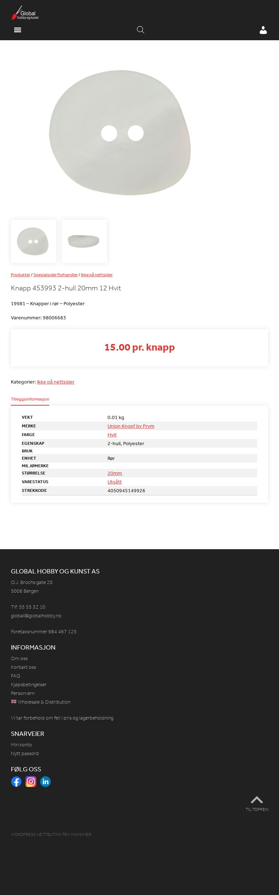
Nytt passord (25, 753)
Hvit (112, 434)
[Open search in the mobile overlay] (140, 30)
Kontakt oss (23, 667)
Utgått (115, 481)
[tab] (30, 401)
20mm (115, 473)
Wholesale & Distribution (43, 702)
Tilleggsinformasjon (30, 399)
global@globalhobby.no (36, 616)
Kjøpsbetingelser (28, 684)
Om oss (19, 658)
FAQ (15, 676)
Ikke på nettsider (97, 275)
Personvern (23, 693)
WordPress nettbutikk (36, 834)
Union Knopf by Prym (131, 426)
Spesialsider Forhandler (55, 275)
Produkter (20, 275)
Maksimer (80, 834)
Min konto (21, 745)
